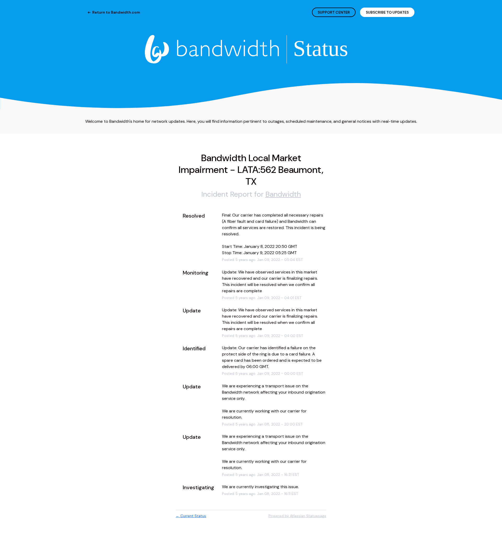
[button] (387, 12)
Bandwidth (283, 194)
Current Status (191, 515)
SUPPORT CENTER (334, 12)
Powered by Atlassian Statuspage (297, 515)
